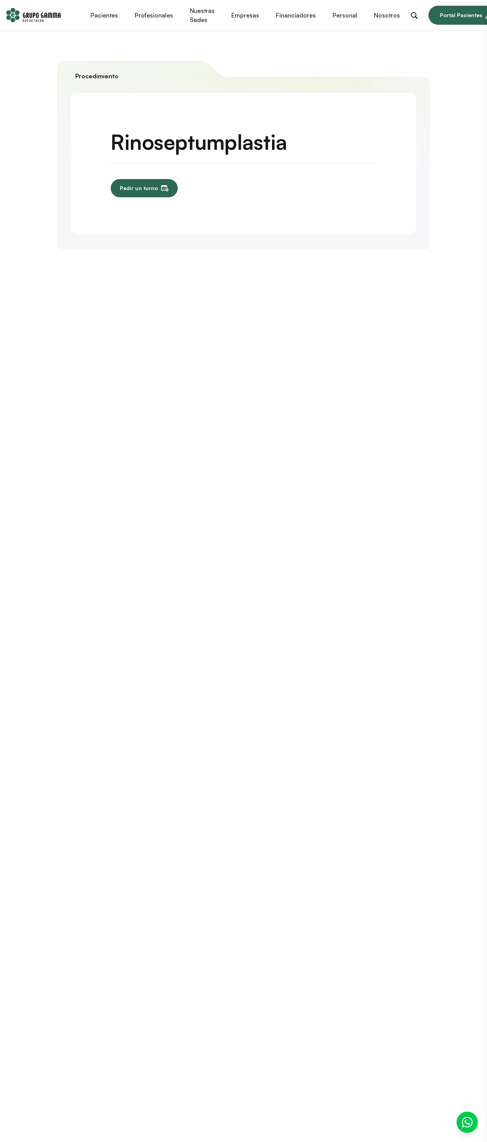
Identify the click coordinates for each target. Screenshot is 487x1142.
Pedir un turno (139, 188)
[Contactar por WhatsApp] (467, 1122)
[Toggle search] (415, 14)
